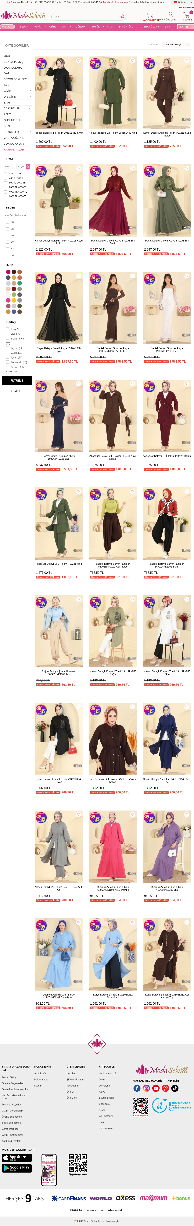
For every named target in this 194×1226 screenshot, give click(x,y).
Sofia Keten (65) (15, 341)
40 (12, 235)
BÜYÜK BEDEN (96, 27)
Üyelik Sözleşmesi (12, 1116)
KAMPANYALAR (14, 149)
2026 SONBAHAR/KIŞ (13, 59)
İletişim (38, 1085)
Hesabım (71, 1073)
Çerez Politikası (10, 1128)
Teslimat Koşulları (12, 1104)
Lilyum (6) (16, 348)
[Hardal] (9, 312)
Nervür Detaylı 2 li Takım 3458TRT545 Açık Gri (59, 888)
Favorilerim (72, 1085)
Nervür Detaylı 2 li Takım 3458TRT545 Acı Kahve (113, 780)
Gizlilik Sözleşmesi (12, 1135)
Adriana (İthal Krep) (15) (16, 369)
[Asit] (14, 278)
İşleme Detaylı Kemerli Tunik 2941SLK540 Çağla (113, 673)
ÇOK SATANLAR (14, 143)
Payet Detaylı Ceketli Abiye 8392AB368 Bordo (113, 242)
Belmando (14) (19, 362)
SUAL (7, 126)
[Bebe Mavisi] (9, 284)
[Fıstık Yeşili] (14, 295)
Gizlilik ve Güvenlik (12, 1110)
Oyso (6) (15, 333)
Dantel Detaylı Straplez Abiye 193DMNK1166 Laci (59, 457)
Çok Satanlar (106, 1116)
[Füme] (20, 295)
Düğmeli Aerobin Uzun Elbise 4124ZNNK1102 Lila (167, 888)
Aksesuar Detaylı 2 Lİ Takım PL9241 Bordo (167, 456)
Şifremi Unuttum (75, 1079)
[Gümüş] (14, 306)
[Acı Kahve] (14, 272)
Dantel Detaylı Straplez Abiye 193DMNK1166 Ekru (167, 350)
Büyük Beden (106, 1097)
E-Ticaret (86, 1221)
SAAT (110, 26)
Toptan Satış (9, 1077)
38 (12, 228)
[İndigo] (14, 312)
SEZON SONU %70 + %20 (24, 27)
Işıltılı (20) (16, 357)
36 (12, 222)
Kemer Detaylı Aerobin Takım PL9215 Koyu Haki (59, 242)
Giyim (102, 1079)
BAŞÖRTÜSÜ (126, 26)
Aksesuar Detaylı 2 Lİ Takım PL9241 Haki (59, 563)
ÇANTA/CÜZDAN (150, 26)
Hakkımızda (41, 1079)
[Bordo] (14, 289)
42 (12, 242)
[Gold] (14, 301)
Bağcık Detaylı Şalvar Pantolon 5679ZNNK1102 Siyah (167, 565)
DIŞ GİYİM (65, 27)
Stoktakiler (153, 44)
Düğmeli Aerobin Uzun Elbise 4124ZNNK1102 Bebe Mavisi (59, 996)
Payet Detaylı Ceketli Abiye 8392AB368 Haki (167, 242)
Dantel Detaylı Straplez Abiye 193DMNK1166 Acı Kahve (113, 350)
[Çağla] (20, 289)
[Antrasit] (9, 278)
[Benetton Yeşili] (20, 284)
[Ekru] (9, 295)
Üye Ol (70, 1091)
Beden (10, 207)
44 (12, 248)
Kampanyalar (106, 1128)
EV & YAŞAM (169, 27)
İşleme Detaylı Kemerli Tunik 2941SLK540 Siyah (58, 780)
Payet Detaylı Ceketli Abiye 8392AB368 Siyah (59, 350)
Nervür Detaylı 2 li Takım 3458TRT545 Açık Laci (167, 780)
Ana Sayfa (40, 1073)
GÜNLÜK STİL (80, 27)
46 (12, 255)
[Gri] (20, 301)
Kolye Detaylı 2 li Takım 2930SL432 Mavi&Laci (113, 996)
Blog (101, 1122)
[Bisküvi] (9, 289)
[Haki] (20, 306)
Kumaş (11, 322)
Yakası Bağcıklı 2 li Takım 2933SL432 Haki (113, 132)
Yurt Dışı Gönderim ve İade (14, 1097)
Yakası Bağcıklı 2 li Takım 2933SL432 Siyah (58, 132)
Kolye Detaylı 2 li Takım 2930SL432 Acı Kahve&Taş (167, 996)
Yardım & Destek (11, 1141)
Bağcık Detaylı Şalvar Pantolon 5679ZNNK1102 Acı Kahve (113, 565)
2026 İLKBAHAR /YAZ (13, 70)
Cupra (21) (16, 352)
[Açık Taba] (20, 272)
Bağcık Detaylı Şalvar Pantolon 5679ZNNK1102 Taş (58, 673)
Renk (9, 264)
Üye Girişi (71, 1097)
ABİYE (52, 26)
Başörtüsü (104, 1103)
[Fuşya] (9, 301)
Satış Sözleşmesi (11, 1122)
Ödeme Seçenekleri (12, 1083)
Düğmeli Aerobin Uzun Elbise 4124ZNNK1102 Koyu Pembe (113, 888)
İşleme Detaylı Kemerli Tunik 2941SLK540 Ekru (167, 673)
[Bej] (14, 284)
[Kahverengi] (20, 312)
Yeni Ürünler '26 (107, 1073)
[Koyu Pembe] (9, 272)
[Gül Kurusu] (9, 306)
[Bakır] (20, 278)
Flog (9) (15, 329)
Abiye (102, 1091)
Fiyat (9, 159)
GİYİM (38, 26)
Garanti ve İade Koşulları (15, 1089)
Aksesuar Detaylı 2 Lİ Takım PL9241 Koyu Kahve (112, 457)
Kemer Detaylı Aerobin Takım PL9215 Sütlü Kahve (167, 134)
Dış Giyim (104, 1085)
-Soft (77, 1221)
